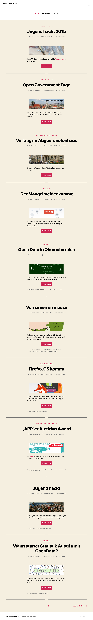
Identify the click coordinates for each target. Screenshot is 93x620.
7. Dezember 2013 (47, 312)
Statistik (46, 351)
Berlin (38, 349)
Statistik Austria (44, 593)
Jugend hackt (59, 59)
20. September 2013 (47, 493)
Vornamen (59, 289)
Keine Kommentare (60, 36)
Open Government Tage (46, 84)
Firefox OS (44, 411)
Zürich (55, 351)
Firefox (39, 411)
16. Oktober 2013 (47, 374)
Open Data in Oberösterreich (46, 249)
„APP (31, 456)
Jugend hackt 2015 (46, 31)
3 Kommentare (61, 556)
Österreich (31, 351)
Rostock (37, 351)
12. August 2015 (48, 199)
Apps (41, 363)
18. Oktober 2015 (47, 36)
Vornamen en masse (46, 307)
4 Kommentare (61, 90)
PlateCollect (48, 528)
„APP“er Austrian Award (46, 428)
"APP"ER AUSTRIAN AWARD (36, 289)
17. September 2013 (49, 556)
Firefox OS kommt (46, 369)
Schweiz (41, 351)
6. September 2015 (47, 145)
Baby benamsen (33, 349)
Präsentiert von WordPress (28, 616)
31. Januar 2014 (48, 255)
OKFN (37, 528)
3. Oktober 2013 (48, 434)
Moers (53, 349)
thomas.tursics (8, 3)
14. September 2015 (49, 90)
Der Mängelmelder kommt (46, 193)
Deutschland (48, 349)
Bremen (43, 349)
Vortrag (50, 26)
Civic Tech (43, 26)
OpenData (43, 79)
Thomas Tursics (35, 36)
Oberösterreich (47, 289)
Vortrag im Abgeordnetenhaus (46, 140)
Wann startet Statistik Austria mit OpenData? (46, 548)
